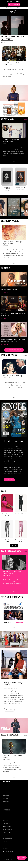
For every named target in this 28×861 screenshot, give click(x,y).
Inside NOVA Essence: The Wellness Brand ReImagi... (13, 64)
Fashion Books (6, 845)
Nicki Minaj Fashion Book (21, 187)
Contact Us (5, 792)
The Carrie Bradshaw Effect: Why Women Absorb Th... (12, 377)
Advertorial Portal (7, 848)
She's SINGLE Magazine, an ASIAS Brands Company (15, 859)
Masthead (5, 789)
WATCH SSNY (9, 709)
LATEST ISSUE (9, 479)
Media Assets (6, 795)
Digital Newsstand (7, 826)
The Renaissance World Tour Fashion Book (7, 188)
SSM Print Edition (7, 823)
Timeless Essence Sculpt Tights (20, 539)
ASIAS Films (5, 817)
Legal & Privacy (6, 801)
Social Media (5, 820)
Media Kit (5, 841)
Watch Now (4, 292)
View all (3, 42)
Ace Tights (7, 539)
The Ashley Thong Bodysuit (7, 514)
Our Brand (5, 785)
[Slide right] (17, 82)
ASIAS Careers (6, 798)
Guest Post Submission (8, 851)
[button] (2, 12)
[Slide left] (10, 82)
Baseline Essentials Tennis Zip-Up (20, 514)
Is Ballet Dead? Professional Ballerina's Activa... (11, 141)
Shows (4, 813)
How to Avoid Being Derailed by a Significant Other (12, 243)
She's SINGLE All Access (8, 832)
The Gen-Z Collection (7, 829)
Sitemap (4, 804)
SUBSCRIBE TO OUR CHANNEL (13, 350)
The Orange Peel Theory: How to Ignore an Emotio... (12, 573)
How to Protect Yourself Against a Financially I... (12, 757)
